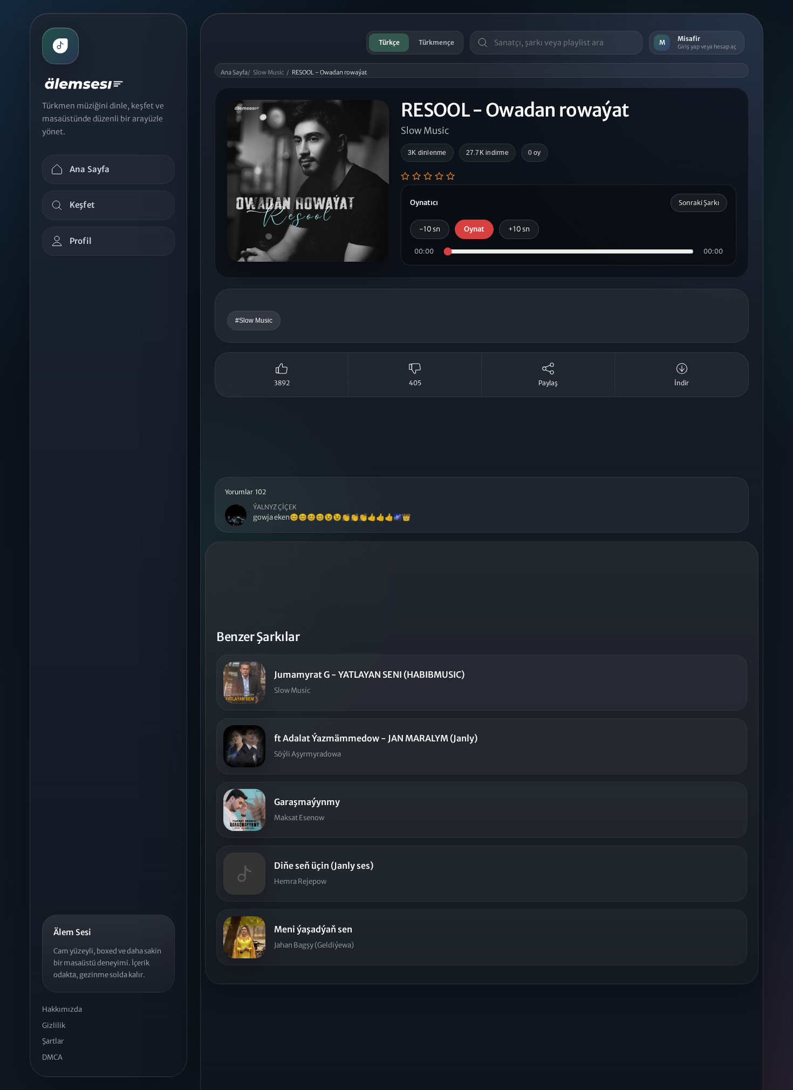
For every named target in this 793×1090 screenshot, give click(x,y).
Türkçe (389, 42)
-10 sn (429, 229)
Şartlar (53, 1041)
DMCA (52, 1057)
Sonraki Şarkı (699, 203)
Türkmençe (436, 42)
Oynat (474, 229)
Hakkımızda (62, 1009)
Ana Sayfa (234, 72)
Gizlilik (53, 1025)
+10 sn (519, 229)
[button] (482, 505)
